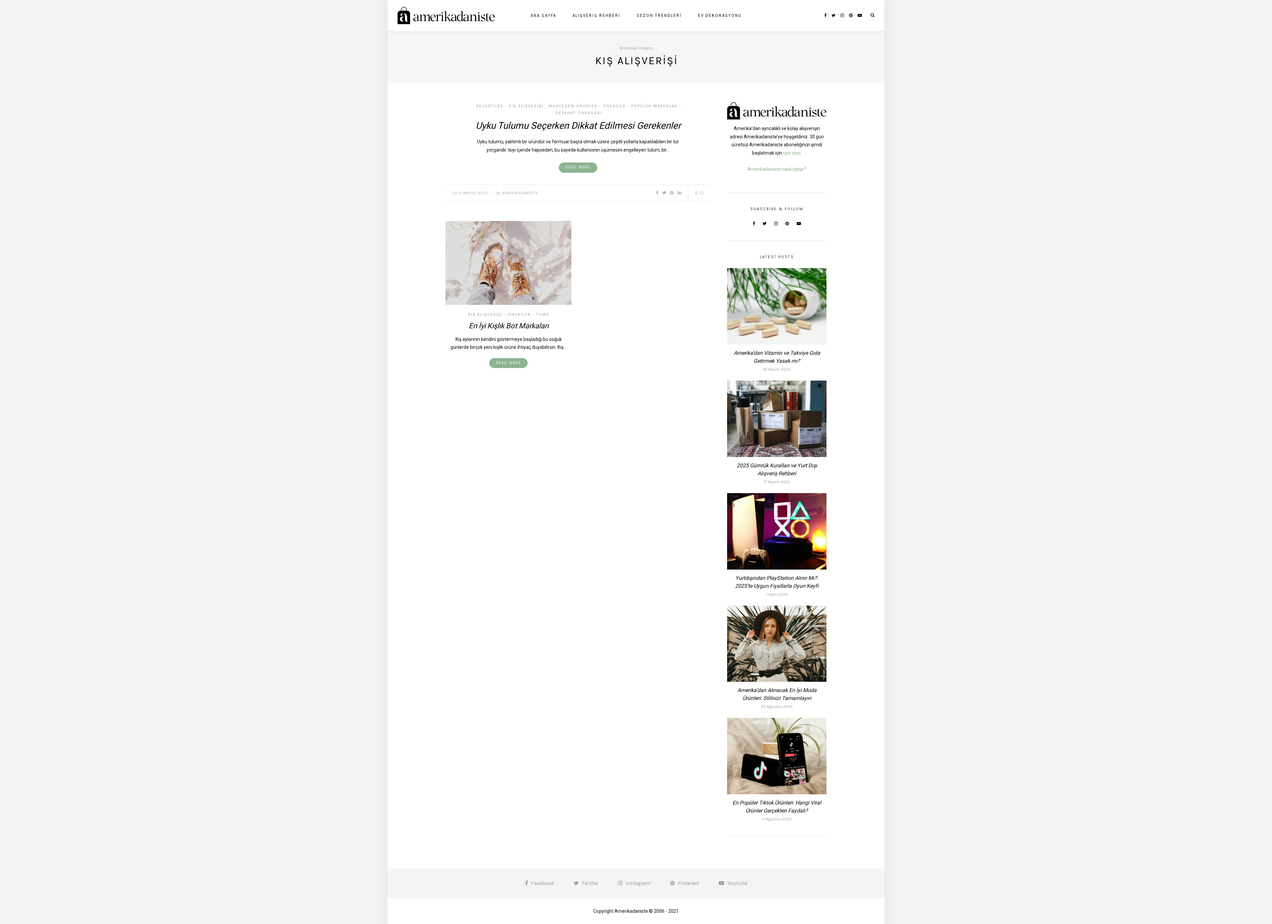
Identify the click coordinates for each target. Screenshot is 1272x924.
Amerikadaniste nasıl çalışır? (777, 169)
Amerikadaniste (520, 193)
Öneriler (614, 106)
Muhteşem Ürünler (573, 106)
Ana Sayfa (543, 15)
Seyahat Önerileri (578, 113)
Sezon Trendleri (659, 15)
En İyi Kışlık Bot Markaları (509, 326)
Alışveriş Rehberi (596, 15)
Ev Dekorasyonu (720, 15)
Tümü (542, 314)
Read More (578, 167)
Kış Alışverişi (526, 106)
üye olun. (792, 153)
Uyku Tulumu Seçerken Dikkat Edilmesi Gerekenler (578, 125)
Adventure (490, 106)
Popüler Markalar (654, 106)
